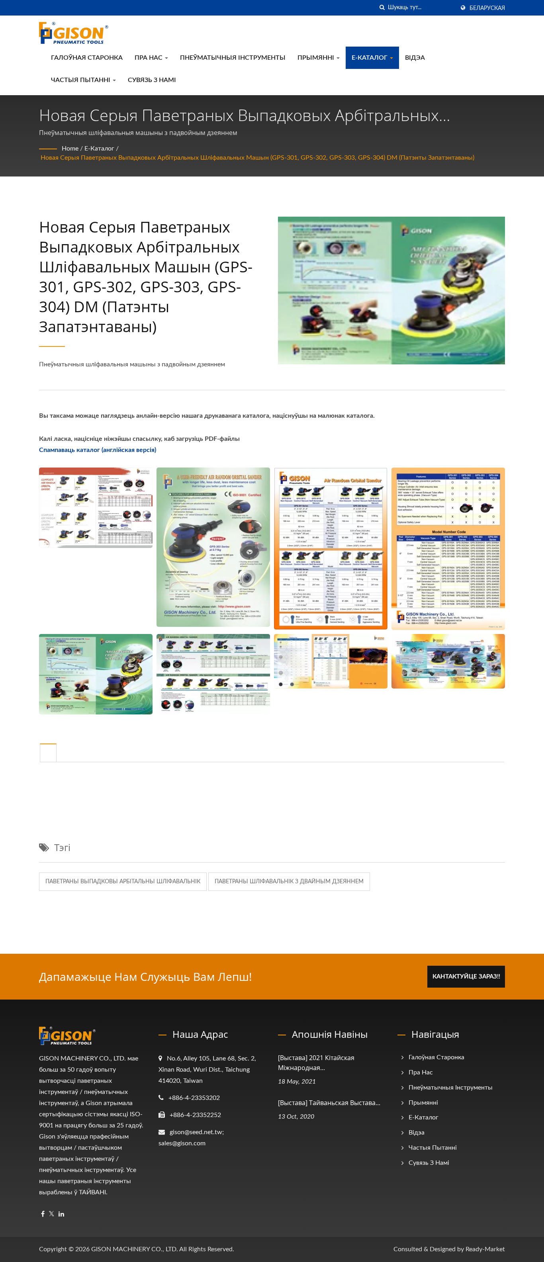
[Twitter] (52, 1214)
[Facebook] (43, 1214)
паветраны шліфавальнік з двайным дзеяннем (289, 881)
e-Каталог (370, 58)
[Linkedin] (61, 1214)
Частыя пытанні (81, 80)
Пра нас (149, 58)
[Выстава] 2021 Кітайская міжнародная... (316, 1062)
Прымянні (316, 58)
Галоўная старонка (87, 58)
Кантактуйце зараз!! (466, 977)
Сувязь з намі (152, 80)
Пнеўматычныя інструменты (233, 58)
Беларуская (487, 8)
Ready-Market (485, 1249)
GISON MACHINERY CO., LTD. (134, 1249)
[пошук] (382, 8)
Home (70, 148)
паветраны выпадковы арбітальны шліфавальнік (122, 881)
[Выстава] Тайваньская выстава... (329, 1102)
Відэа (415, 58)
